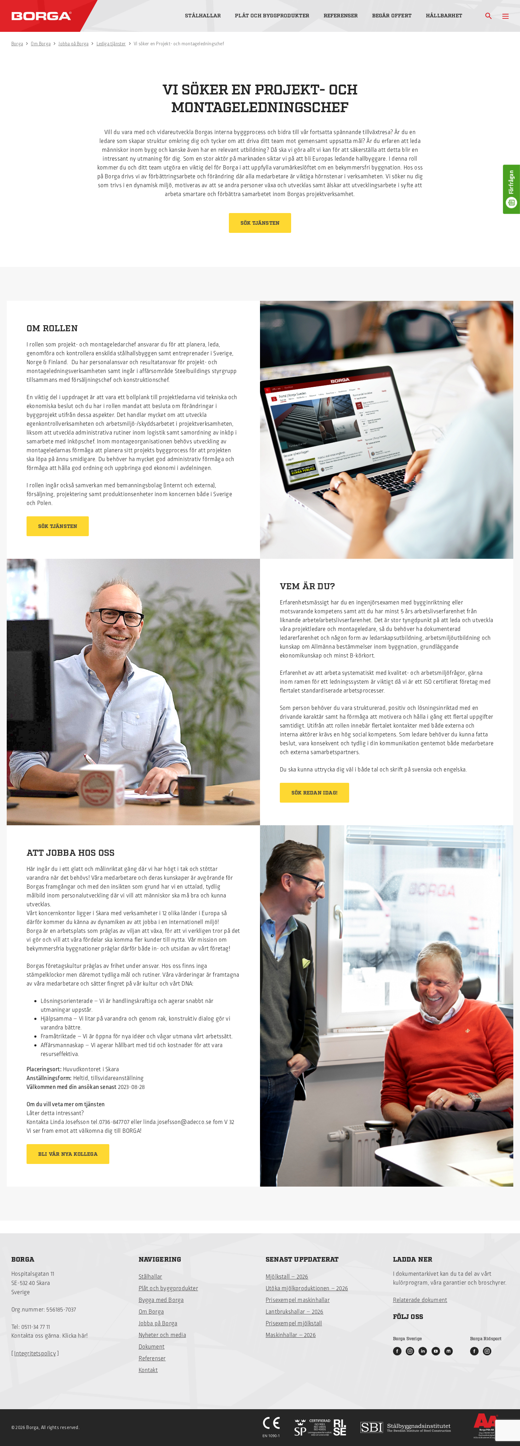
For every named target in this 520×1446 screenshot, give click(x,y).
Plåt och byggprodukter (272, 15)
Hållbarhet (444, 15)
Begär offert (392, 15)
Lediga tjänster (111, 44)
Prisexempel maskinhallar (298, 1300)
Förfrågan (511, 182)
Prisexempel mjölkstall (294, 1323)
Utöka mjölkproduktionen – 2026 (307, 1288)
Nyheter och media (162, 1335)
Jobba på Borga (73, 44)
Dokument (152, 1347)
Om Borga (41, 44)
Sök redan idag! (314, 793)
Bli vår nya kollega (68, 1154)
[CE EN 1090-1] (271, 1427)
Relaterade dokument (420, 1300)
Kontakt (148, 1370)
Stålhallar (203, 15)
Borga (17, 44)
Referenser (341, 15)
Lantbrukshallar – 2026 (294, 1312)
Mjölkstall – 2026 (287, 1277)
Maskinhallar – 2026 (291, 1335)
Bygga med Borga (161, 1300)
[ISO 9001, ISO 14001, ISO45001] (320, 1427)
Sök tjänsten (260, 223)
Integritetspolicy (35, 1353)
